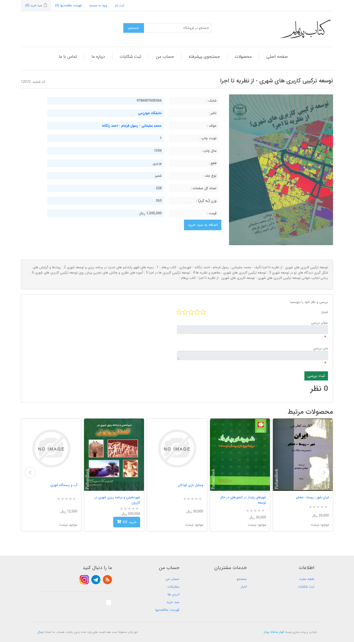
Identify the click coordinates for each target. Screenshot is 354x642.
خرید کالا (129, 522)
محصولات (243, 56)
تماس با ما (68, 56)
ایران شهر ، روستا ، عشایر (312, 497)
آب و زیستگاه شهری (63, 485)
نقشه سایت (306, 579)
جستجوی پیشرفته (204, 56)
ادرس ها (173, 594)
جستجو (242, 579)
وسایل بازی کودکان (190, 485)
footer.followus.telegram (95, 579)
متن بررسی (320, 348)
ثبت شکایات (130, 56)
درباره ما (98, 56)
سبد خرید (172, 602)
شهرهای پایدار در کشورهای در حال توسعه (243, 500)
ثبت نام (119, 5)
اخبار (244, 586)
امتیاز (324, 312)
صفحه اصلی (277, 56)
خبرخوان (107, 579)
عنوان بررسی (319, 322)
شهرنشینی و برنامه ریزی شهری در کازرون (117, 500)
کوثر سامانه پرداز (274, 632)
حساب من (165, 56)
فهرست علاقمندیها (167, 609)
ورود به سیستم (98, 5)
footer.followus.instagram (84, 579)
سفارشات (173, 586)
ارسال (40, 632)
